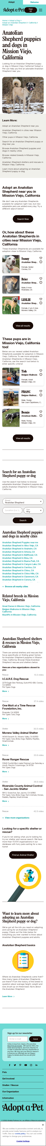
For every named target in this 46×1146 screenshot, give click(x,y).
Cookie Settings (23, 1141)
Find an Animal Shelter (23, 855)
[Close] (43, 1125)
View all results (23, 325)
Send (35, 1039)
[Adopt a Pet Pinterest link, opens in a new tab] (21, 1065)
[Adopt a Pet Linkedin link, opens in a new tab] (36, 1065)
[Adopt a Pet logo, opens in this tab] (23, 1110)
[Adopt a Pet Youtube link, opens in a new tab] (26, 1065)
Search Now (23, 219)
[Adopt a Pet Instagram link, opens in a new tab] (31, 1065)
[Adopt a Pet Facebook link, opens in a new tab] (10, 1065)
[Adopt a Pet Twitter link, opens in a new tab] (15, 1065)
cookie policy (20, 1134)
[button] (40, 258)
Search (23, 520)
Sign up (31, 10)
